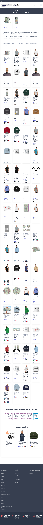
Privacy (31, 472)
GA (15, 476)
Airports (17, 10)
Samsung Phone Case (6, 25)
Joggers (2, 482)
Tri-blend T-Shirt (16, 101)
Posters (2, 492)
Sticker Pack (25, 236)
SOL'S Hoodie (20, 441)
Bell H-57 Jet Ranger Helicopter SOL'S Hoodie (22, 443)
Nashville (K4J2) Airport (16, 58)
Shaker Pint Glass (4, 495)
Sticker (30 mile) (16, 299)
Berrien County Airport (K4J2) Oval (35, 174)
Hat (5, 80)
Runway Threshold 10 (16, 117)
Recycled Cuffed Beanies (5, 494)
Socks (15, 356)
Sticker (34, 176)
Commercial (17, 479)
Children (2, 473)
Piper (16, 472)
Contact (31, 473)
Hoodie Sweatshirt (25, 139)
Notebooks (3, 488)
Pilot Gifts (17, 473)
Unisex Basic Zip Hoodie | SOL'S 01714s (6, 507)
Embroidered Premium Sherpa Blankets (6, 476)
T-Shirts (2, 503)
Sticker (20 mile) (6, 299)
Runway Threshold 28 (6, 234)
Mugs (2, 486)
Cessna (16, 481)
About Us (31, 469)
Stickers (15, 118)
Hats (2, 479)
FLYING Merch (17, 478)
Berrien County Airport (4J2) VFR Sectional (7, 58)
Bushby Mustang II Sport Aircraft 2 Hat (34, 443)
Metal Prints (3, 483)
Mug (5, 60)
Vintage (16, 469)
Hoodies (2, 480)
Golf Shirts (3, 477)
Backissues (3, 469)
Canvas (2, 472)
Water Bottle (6, 100)
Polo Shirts (3, 491)
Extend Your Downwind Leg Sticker (9, 443)
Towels (2, 505)
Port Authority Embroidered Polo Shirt (16, 61)
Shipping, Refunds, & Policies (35, 470)
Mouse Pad (35, 257)
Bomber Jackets (4, 470)
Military (16, 475)
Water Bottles (3, 509)
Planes (16, 470)
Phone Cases (3, 489)
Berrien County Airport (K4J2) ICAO (6, 78)
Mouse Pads (3, 485)
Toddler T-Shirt (25, 120)
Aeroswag (14, 523)
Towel (5, 317)
